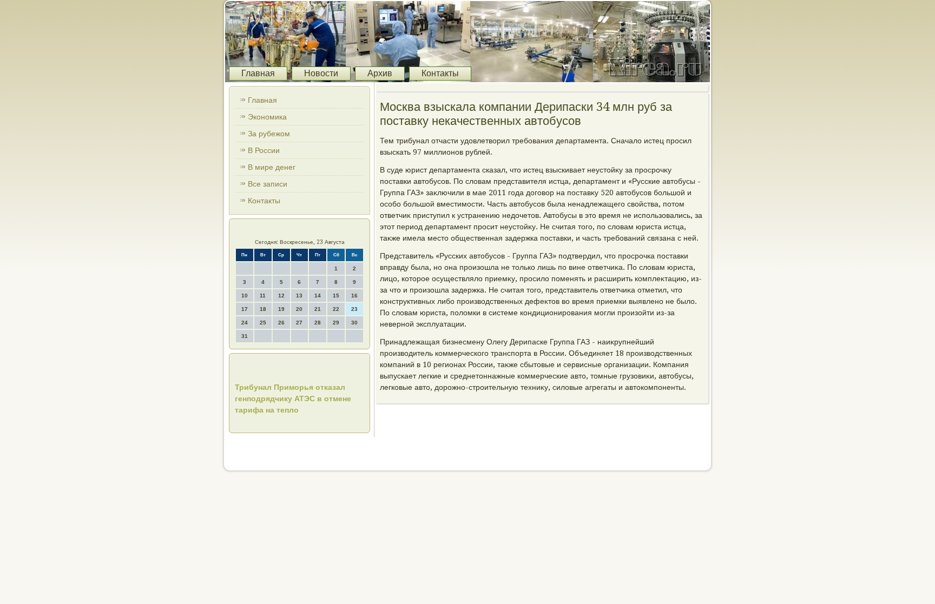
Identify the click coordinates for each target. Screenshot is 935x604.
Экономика (267, 116)
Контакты (440, 73)
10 (244, 295)
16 (354, 295)
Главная (258, 73)
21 (317, 309)
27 (299, 323)
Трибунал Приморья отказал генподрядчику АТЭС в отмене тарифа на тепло (293, 398)
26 (281, 323)
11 (263, 295)
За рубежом (269, 133)
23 (354, 309)
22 (336, 309)
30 (354, 323)
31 (244, 336)
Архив (379, 73)
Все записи (267, 184)
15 (336, 295)
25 (263, 323)
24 (244, 323)
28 (317, 323)
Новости (321, 73)
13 (299, 295)
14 (317, 295)
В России (264, 150)
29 (336, 323)
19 (281, 309)
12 (281, 295)
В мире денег (271, 167)
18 (263, 309)
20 (299, 309)
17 (244, 309)
